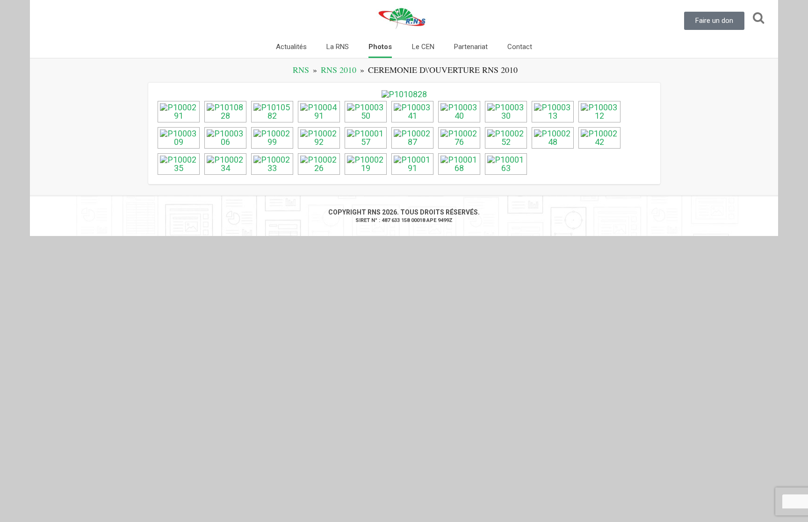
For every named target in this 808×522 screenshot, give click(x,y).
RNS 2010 (338, 69)
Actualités (291, 47)
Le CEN (423, 47)
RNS (301, 69)
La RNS (337, 47)
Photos (380, 47)
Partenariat (471, 47)
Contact (519, 47)
